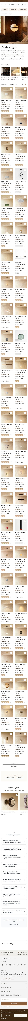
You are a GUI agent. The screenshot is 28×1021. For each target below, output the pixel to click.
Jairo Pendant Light (6, 614)
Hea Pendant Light (5, 587)
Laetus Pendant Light (6, 398)
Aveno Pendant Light (6, 506)
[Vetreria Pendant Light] (7, 201)
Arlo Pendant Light (19, 398)
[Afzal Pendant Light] (21, 417)
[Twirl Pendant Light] (7, 147)
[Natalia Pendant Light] (21, 444)
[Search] (5, 4)
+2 (24, 111)
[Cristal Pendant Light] (7, 309)
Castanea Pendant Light (20, 155)
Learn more (4, 1018)
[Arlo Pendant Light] (21, 390)
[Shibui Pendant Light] (7, 93)
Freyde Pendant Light (20, 236)
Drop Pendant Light (6, 263)
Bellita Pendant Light (20, 317)
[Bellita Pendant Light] (21, 309)
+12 (10, 111)
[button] (25, 4)
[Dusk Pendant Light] (21, 579)
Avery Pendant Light (20, 692)
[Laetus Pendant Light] (7, 390)
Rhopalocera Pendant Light (6, 665)
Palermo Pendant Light (20, 746)
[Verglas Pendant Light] (7, 282)
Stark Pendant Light (6, 236)
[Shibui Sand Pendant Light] (7, 174)
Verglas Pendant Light (7, 290)
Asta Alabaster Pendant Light (20, 560)
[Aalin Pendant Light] (21, 336)
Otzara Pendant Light (6, 344)
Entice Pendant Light (20, 665)
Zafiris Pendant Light (6, 746)
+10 (24, 138)
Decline (8, 1015)
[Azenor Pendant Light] (7, 552)
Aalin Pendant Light (20, 344)
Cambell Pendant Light (21, 101)
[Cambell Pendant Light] (21, 93)
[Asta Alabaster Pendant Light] (21, 552)
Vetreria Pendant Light (7, 209)
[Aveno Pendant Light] (7, 498)
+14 (24, 246)
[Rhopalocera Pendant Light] (7, 657)
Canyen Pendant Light (6, 371)
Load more (14, 766)
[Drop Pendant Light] (7, 255)
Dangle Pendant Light (20, 182)
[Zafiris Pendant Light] (7, 738)
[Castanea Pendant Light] (21, 147)
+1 (24, 702)
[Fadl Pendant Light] (7, 684)
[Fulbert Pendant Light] (7, 417)
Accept (20, 1015)
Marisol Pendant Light (21, 719)
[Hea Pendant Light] (7, 579)
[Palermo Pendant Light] (21, 738)
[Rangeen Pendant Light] (21, 255)
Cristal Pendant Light (6, 317)
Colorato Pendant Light (6, 452)
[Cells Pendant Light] (7, 630)
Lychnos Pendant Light (20, 638)
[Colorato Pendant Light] (7, 444)
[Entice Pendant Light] (21, 657)
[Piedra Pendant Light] (7, 525)
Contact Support (13, 924)
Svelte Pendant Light (20, 290)
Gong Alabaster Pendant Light (20, 371)
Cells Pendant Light (6, 638)
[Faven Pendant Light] (21, 498)
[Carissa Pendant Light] (7, 120)
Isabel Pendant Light (20, 479)
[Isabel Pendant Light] (21, 471)
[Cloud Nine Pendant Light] (21, 201)
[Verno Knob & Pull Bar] (9, 801)
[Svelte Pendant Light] (21, 282)
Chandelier (19, 777)
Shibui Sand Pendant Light (6, 182)
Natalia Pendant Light (20, 452)
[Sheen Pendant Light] (7, 471)
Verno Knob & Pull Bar (8, 812)
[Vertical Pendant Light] (21, 606)
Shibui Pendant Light (6, 101)
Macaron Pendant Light (20, 128)
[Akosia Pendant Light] (21, 525)
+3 (10, 165)
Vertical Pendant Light (21, 614)
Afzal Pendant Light (20, 425)
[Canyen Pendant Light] (7, 363)
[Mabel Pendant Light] (7, 711)
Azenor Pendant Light (6, 560)
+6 (10, 192)
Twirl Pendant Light (6, 155)
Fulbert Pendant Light (6, 425)
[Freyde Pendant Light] (21, 228)
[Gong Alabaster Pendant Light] (21, 363)
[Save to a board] (11, 89)
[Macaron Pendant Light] (21, 120)
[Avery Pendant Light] (21, 684)
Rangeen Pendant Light (20, 263)
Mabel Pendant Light (6, 719)
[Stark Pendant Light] (7, 228)
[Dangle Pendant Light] (21, 174)
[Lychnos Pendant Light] (21, 630)
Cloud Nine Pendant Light (20, 209)
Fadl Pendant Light (5, 692)
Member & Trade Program (7, 978)
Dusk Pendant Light (20, 587)
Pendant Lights (8, 14)
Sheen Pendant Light (6, 479)
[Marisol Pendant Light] (21, 711)
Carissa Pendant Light (6, 128)
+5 (24, 543)
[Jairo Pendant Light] (7, 606)
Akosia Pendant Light (20, 533)
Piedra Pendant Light (6, 533)
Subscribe (14, 1003)
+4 (24, 219)
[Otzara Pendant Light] (7, 336)
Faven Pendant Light (20, 506)
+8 (10, 219)
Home (2, 14)
